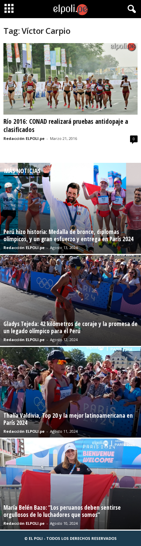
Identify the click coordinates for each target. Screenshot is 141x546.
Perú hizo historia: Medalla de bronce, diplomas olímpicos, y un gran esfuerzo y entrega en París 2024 (68, 235)
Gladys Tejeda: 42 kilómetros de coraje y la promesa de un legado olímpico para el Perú (70, 327)
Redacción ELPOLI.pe (23, 138)
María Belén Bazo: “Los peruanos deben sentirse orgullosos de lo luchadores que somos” (62, 511)
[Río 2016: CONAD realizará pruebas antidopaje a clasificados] (70, 79)
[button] (130, 9)
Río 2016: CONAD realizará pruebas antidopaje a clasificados (65, 125)
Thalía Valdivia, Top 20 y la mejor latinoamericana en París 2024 (68, 419)
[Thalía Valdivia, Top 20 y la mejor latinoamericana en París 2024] (70, 392)
